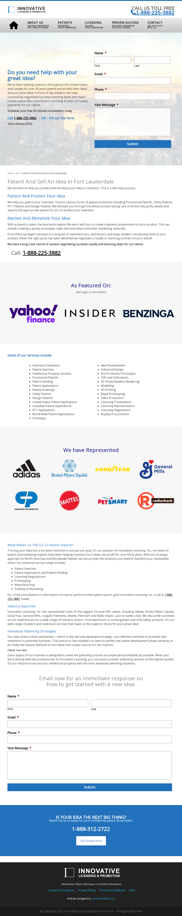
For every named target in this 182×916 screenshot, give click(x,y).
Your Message (106, 105)
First (97, 65)
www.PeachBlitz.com (103, 898)
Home (10, 173)
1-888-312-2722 (91, 828)
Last (137, 65)
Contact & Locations (61, 890)
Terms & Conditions (112, 890)
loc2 (18, 173)
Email (100, 74)
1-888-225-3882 (155, 12)
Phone (101, 89)
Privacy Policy (87, 890)
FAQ (132, 890)
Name (100, 53)
